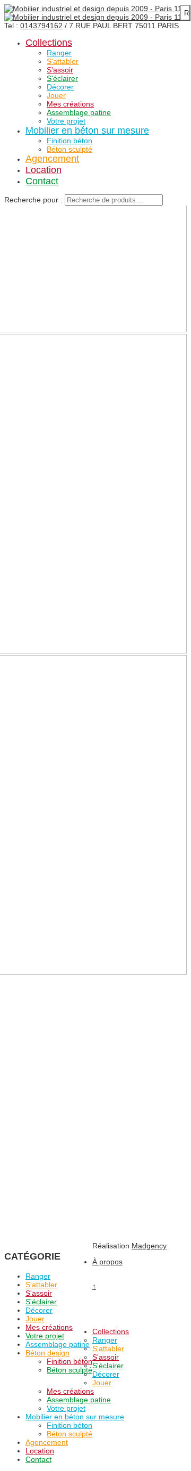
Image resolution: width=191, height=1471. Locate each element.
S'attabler (63, 61)
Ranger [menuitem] (104, 1340)
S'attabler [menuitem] (108, 1348)
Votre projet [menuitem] (66, 1408)
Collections (48, 42)
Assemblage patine (79, 112)
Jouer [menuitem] (101, 1382)
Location (43, 170)
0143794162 (41, 25)
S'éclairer (62, 78)
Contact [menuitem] (38, 1459)
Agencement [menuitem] (46, 1442)
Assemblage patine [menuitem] (79, 1399)
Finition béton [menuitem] (69, 1425)
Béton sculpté (69, 149)
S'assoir (60, 70)
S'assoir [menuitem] (105, 1357)
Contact (41, 181)
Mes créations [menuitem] (70, 1391)
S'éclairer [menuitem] (108, 1365)
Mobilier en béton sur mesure (87, 130)
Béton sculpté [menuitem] (69, 1433)
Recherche (187, 13)
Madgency (149, 1245)
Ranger (59, 52)
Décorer (60, 87)
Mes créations (70, 104)
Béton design (47, 1353)
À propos (107, 1261)
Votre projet (66, 121)
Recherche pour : (33, 199)
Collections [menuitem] (110, 1331)
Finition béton (69, 140)
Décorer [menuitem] (105, 1374)
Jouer (56, 95)
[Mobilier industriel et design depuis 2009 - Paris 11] (93, 8)
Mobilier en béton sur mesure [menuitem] (74, 1416)
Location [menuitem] (39, 1451)
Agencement (52, 158)
